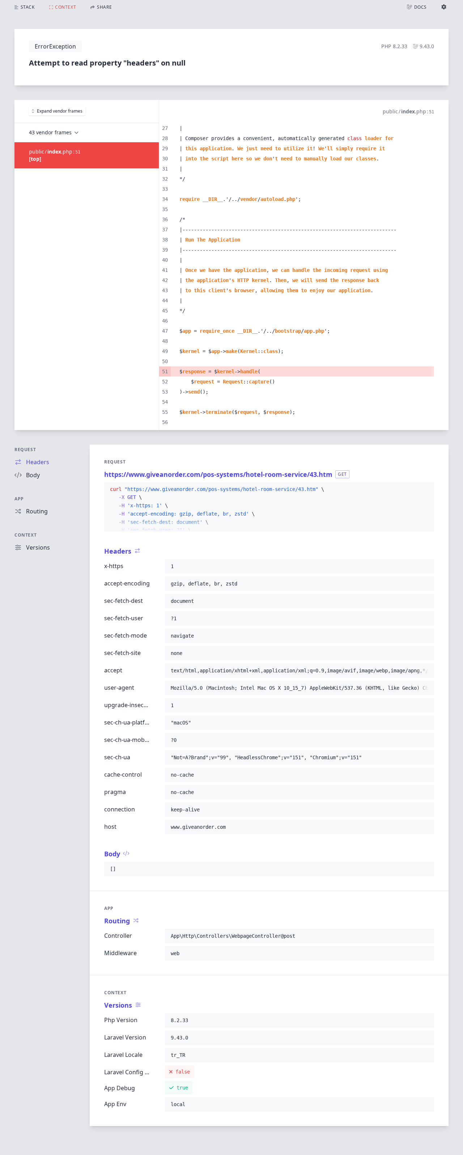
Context (25, 535)
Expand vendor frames (59, 111)
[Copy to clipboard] (425, 489)
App (19, 499)
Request (25, 449)
